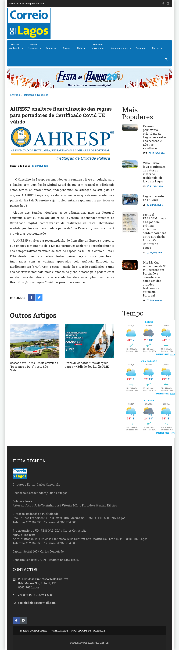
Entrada (15, 94)
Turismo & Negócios (36, 94)
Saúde (66, 48)
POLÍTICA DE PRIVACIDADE (88, 630)
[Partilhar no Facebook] (32, 297)
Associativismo (119, 48)
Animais (140, 48)
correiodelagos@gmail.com (37, 602)
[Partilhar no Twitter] (39, 297)
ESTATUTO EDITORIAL (33, 630)
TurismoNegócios (33, 46)
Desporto (51, 48)
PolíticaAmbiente (14, 46)
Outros (155, 48)
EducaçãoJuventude (98, 46)
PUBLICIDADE (59, 630)
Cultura (81, 48)
